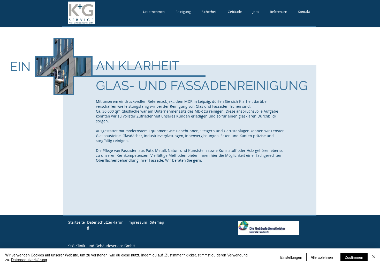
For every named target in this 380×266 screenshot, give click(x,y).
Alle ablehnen (322, 257)
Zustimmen (354, 257)
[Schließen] (374, 257)
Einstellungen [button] (291, 257)
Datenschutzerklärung (29, 259)
